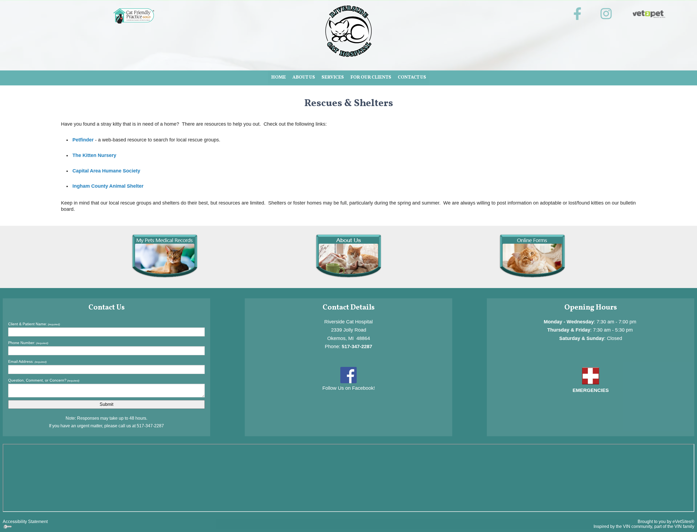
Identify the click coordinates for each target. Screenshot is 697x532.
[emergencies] (590, 375)
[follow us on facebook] (577, 14)
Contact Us (412, 77)
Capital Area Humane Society (106, 171)
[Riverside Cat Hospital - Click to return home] (348, 31)
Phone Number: (28, 343)
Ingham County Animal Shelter (107, 186)
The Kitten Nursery (94, 155)
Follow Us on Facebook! (348, 388)
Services (333, 77)
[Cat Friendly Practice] (134, 16)
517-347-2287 (150, 425)
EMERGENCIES (591, 390)
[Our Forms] (532, 255)
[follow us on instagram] (606, 14)
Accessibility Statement (25, 521)
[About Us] (348, 255)
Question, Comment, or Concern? (43, 380)
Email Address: (27, 361)
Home (278, 77)
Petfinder (83, 140)
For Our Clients (370, 77)
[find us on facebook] (348, 374)
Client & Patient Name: (34, 324)
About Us (303, 77)
